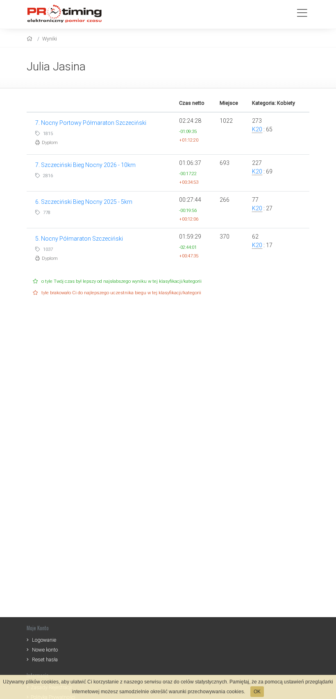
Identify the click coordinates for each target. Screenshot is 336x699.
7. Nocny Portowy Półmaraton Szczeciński (90, 123)
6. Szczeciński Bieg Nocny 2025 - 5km (83, 201)
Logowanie (44, 640)
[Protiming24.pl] (68, 13)
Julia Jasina (56, 66)
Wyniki (49, 39)
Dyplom (50, 142)
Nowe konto (45, 650)
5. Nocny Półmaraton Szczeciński (79, 238)
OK (257, 691)
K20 (257, 129)
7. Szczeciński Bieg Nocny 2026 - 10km (85, 165)
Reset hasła (45, 659)
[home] (30, 39)
